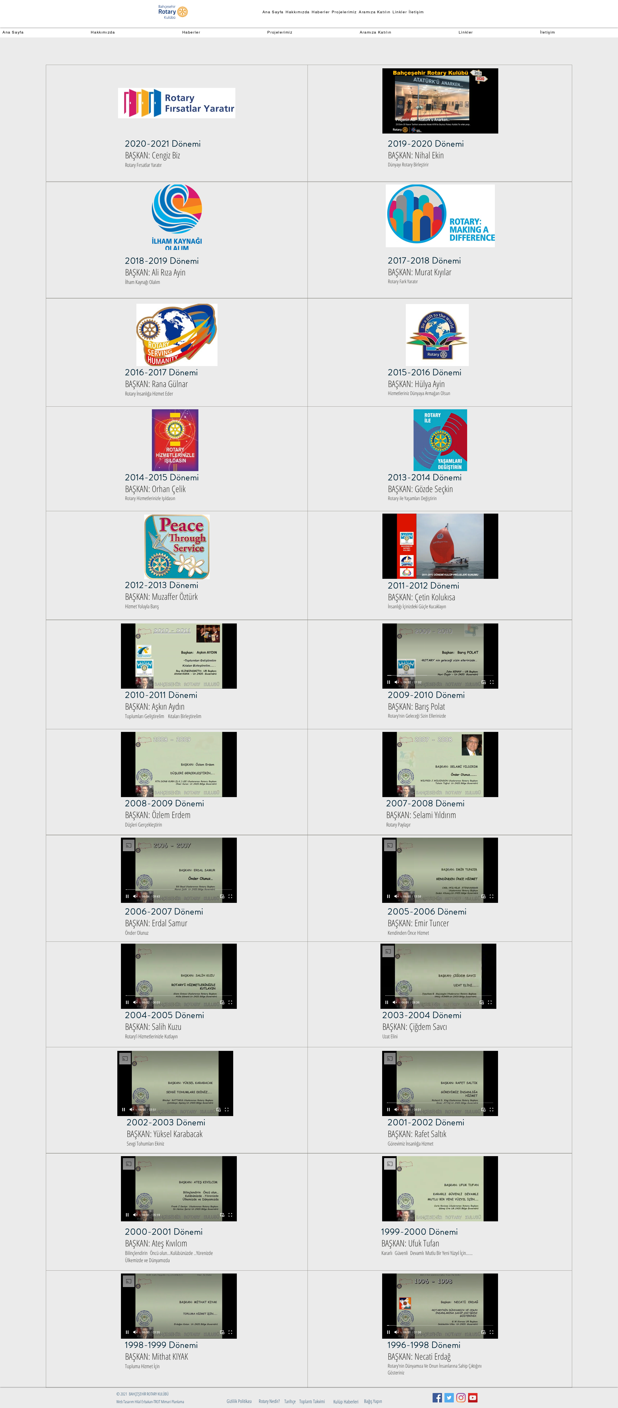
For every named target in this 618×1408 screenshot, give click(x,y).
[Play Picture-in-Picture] (483, 127)
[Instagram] (461, 1397)
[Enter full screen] (492, 127)
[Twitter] (449, 1397)
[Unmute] (397, 127)
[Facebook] (437, 1397)
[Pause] (389, 127)
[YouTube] (473, 1397)
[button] (142, 1394)
